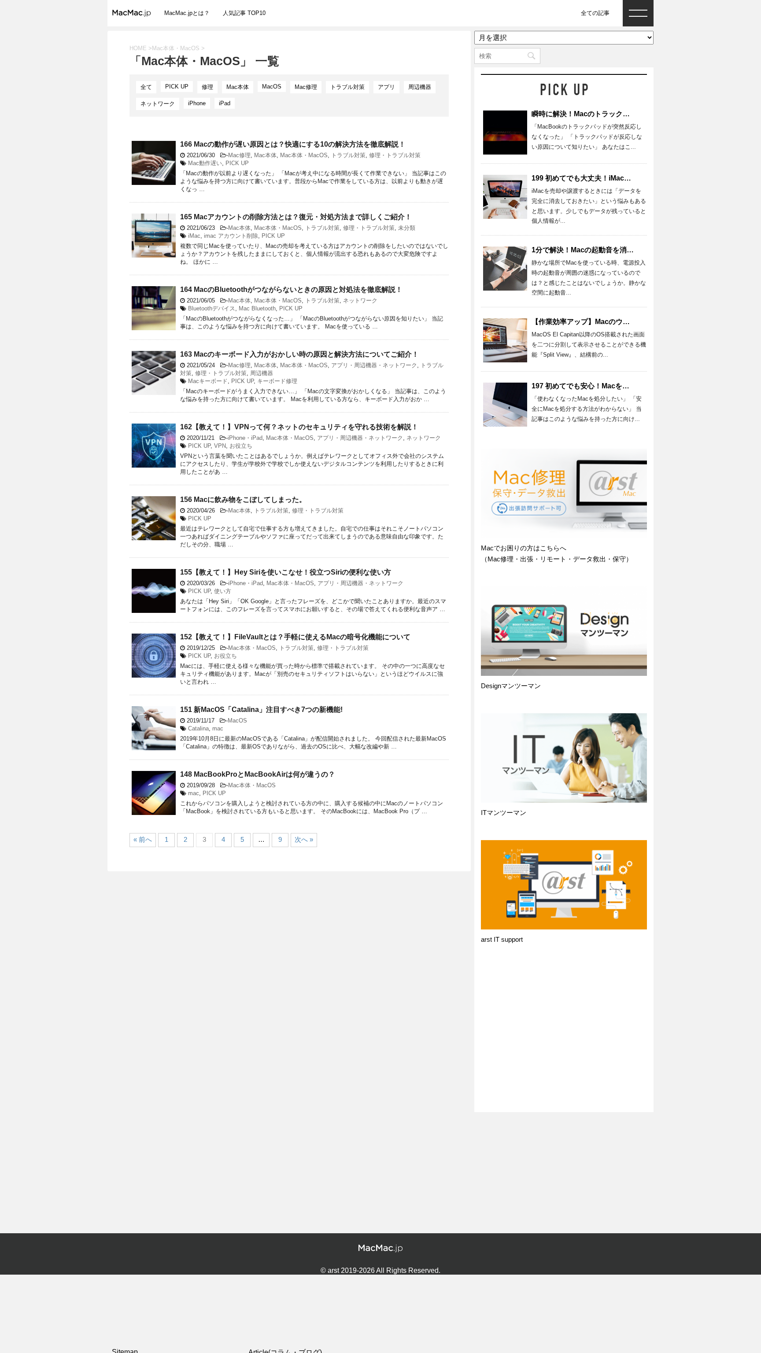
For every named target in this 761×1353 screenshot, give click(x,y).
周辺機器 (419, 87)
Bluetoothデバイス (211, 308)
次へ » (304, 839)
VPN (220, 445)
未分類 (406, 228)
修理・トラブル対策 (395, 155)
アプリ (386, 87)
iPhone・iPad (245, 438)
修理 (207, 87)
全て (146, 87)
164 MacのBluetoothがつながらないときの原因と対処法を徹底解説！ (291, 289)
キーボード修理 (277, 381)
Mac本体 (237, 87)
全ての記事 (595, 13)
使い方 (222, 591)
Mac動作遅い (205, 163)
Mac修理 (306, 87)
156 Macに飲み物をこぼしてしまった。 (243, 499)
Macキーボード (208, 381)
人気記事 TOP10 (244, 13)
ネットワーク (157, 103)
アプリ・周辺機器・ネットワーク (374, 365)
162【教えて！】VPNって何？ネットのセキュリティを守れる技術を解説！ (299, 427)
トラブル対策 (347, 87)
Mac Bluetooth (257, 308)
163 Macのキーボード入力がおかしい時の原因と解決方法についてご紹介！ (299, 354)
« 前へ (142, 839)
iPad (224, 103)
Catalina (198, 728)
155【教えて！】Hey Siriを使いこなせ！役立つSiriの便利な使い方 (285, 572)
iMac (194, 235)
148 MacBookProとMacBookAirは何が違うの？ (257, 774)
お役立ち (240, 445)
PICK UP (176, 86)
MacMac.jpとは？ (187, 13)
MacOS (271, 86)
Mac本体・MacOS (304, 155)
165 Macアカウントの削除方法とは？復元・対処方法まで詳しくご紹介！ (296, 217)
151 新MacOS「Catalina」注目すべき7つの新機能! (261, 709)
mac (217, 728)
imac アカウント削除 (231, 235)
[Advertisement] (564, 1036)
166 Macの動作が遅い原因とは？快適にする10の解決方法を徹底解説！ (293, 144)
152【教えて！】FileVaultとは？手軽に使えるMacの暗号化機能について (295, 637)
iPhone (197, 103)
